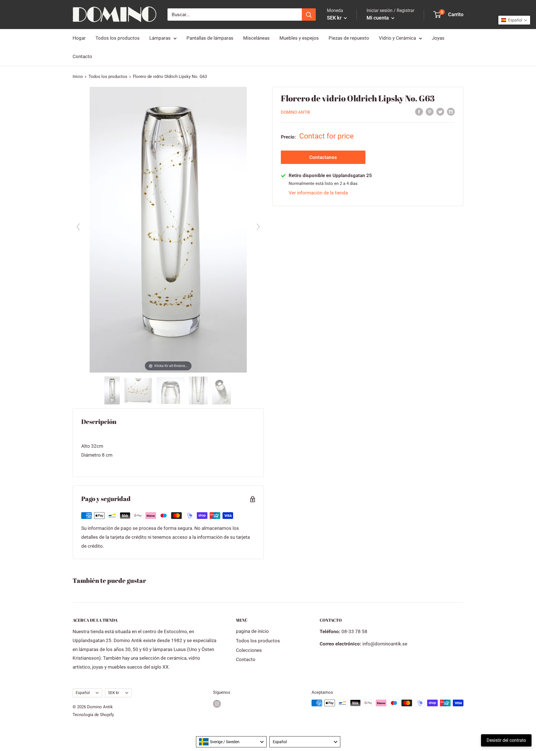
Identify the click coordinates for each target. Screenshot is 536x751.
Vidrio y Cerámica (397, 38)
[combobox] (231, 741)
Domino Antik (295, 112)
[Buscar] (309, 14)
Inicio (78, 76)
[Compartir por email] (451, 111)
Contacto (82, 56)
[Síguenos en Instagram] (217, 704)
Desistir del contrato (506, 740)
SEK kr (113, 692)
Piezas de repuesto (349, 38)
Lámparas (160, 38)
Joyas (438, 38)
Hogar (79, 38)
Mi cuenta (378, 18)
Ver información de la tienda (318, 193)
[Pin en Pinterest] (430, 111)
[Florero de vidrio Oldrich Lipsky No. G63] (112, 390)
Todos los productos (117, 38)
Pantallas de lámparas (209, 38)
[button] (514, 20)
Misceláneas (256, 38)
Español (83, 692)
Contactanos (323, 157)
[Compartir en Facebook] (419, 111)
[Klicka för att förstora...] (168, 229)
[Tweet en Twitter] (440, 111)
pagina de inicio (252, 631)
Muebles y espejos (299, 38)
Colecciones (249, 650)
